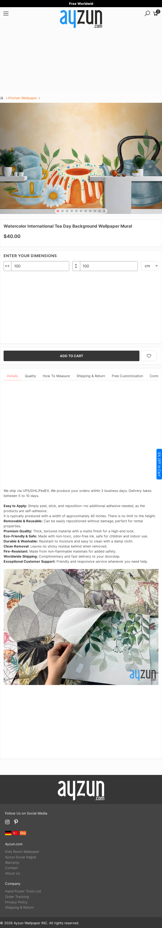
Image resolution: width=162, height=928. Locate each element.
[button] (58, 211)
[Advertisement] (81, 63)
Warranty (12, 862)
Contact (11, 868)
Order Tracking (17, 897)
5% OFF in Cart (159, 464)
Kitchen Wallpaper (22, 98)
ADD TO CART (71, 356)
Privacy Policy (16, 902)
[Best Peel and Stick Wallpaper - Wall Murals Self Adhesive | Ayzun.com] (81, 19)
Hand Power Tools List (23, 891)
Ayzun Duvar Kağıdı (20, 857)
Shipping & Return (19, 907)
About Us (12, 873)
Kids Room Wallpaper (22, 851)
